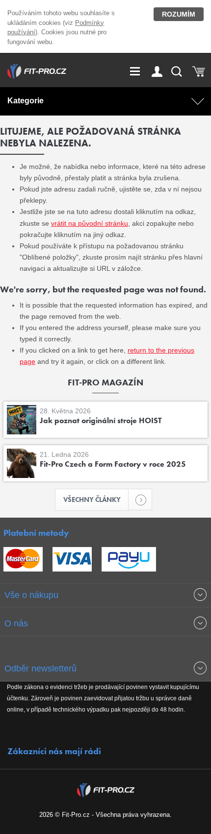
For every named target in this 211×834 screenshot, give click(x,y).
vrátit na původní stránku (89, 223)
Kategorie (25, 100)
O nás (16, 623)
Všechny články (92, 499)
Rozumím (178, 14)
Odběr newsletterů (40, 668)
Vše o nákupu (31, 595)
